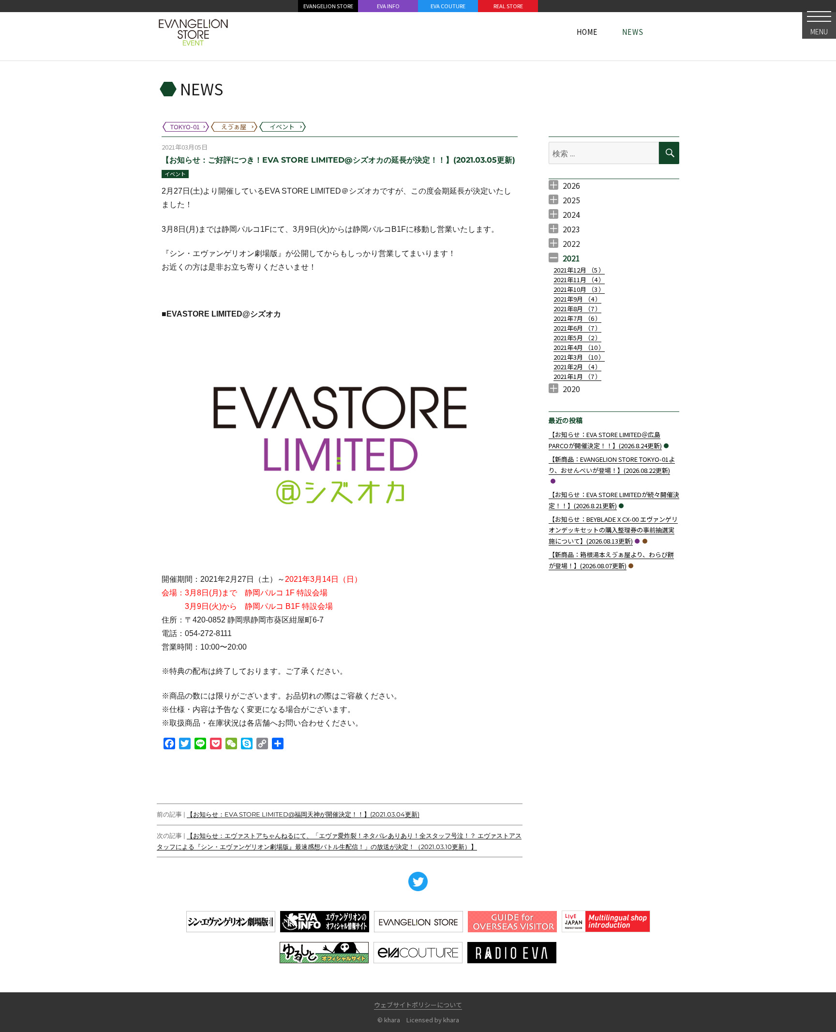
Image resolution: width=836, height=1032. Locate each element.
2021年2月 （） (577, 366)
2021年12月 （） (579, 269)
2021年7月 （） (577, 318)
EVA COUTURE (448, 6)
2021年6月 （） (577, 328)
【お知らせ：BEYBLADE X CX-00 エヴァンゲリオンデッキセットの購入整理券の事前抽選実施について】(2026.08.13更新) (613, 530)
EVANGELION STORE (328, 6)
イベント (175, 174)
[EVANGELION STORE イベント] (193, 31)
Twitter (418, 881)
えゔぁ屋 (644, 541)
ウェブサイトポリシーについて (418, 1004)
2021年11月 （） (579, 279)
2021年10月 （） (579, 289)
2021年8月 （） (577, 308)
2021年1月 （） (577, 376)
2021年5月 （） (577, 337)
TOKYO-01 (553, 481)
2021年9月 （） (577, 299)
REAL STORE (508, 6)
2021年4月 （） (579, 347)
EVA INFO (388, 6)
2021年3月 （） (579, 357)
